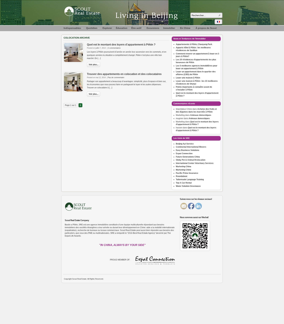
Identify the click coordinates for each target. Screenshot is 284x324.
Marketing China (183, 166)
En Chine (184, 28)
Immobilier (168, 28)
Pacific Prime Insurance (187, 173)
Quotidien (90, 28)
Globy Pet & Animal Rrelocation (190, 160)
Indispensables (71, 28)
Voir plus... (93, 64)
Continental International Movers (191, 147)
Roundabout (181, 176)
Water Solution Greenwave (188, 186)
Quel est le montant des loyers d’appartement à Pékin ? (121, 44)
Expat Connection (184, 153)
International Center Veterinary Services (194, 163)
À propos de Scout (206, 28)
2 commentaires (114, 48)
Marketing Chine (183, 170)
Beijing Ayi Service (185, 144)
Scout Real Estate (83, 12)
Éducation (121, 28)
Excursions (153, 28)
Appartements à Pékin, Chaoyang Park (194, 44)
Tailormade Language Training (190, 179)
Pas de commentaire (116, 77)
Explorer (107, 28)
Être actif (135, 28)
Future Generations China (188, 157)
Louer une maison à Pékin (188, 78)
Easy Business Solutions (187, 150)
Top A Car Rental (184, 183)
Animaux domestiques (200, 115)
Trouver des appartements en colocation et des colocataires (124, 74)
